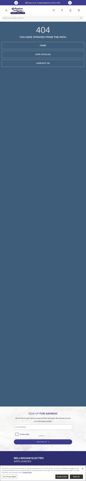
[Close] (82, 468)
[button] (6, 10)
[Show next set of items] (70, 3)
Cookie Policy (27, 472)
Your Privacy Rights (9, 476)
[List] (53, 10)
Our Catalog (43, 54)
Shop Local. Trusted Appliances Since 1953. (44, 3)
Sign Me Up (42, 442)
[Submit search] (80, 18)
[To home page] (17, 10)
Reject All (76, 476)
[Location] (62, 10)
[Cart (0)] (78, 10)
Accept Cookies (62, 476)
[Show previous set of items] (16, 3)
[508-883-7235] (70, 10)
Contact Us (43, 63)
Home (43, 45)
